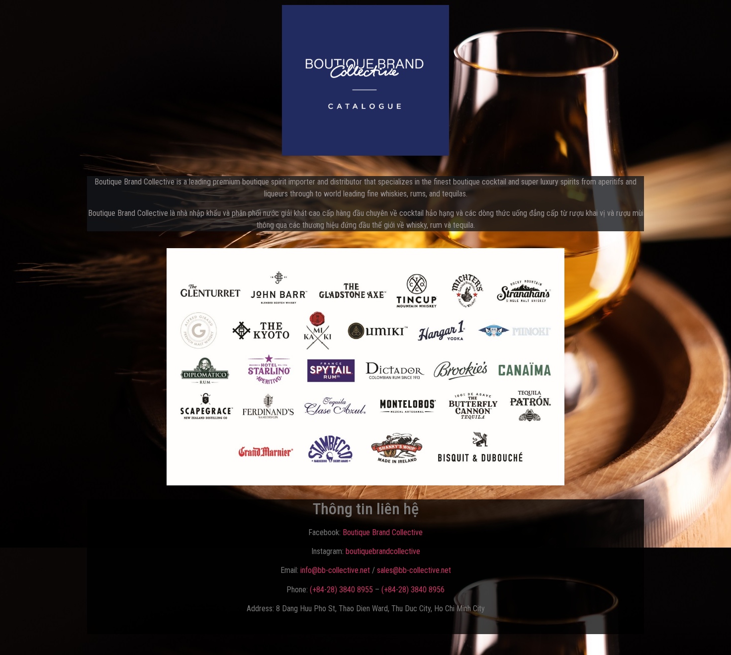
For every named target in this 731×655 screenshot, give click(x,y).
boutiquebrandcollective (383, 551)
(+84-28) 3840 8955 (341, 589)
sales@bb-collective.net (414, 570)
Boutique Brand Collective (383, 532)
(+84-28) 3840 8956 (413, 589)
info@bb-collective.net (335, 570)
